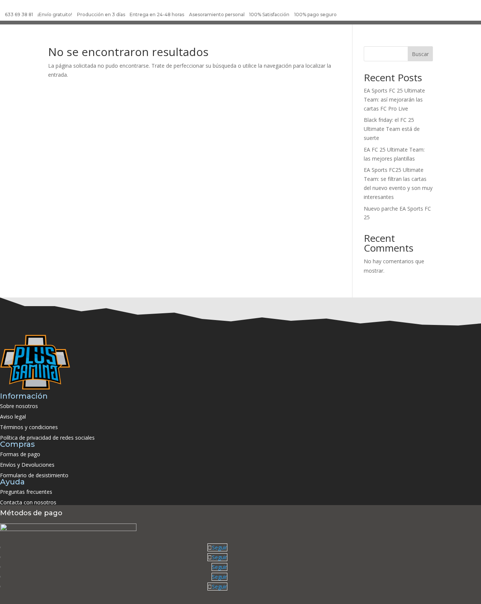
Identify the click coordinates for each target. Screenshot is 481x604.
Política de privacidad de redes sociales (47, 437)
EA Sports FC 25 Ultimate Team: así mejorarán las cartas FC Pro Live (394, 99)
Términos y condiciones (29, 427)
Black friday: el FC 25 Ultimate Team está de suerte (392, 128)
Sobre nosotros (19, 406)
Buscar (420, 54)
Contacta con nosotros (28, 502)
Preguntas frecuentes (26, 491)
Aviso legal (13, 416)
